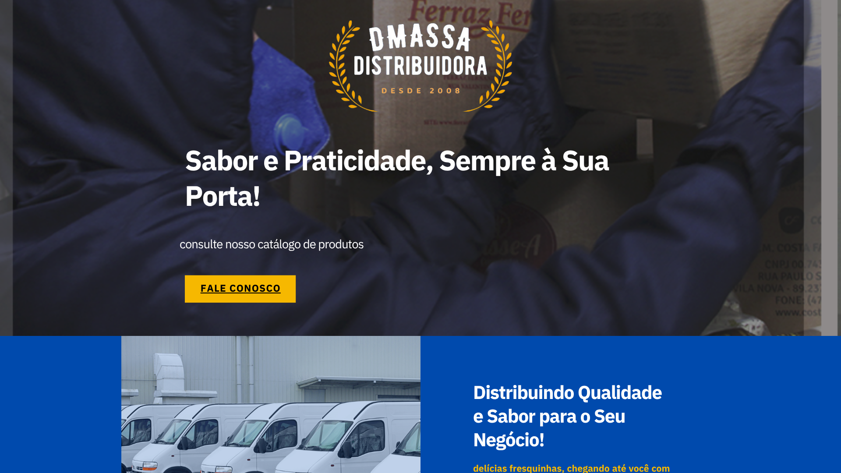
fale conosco (241, 288)
